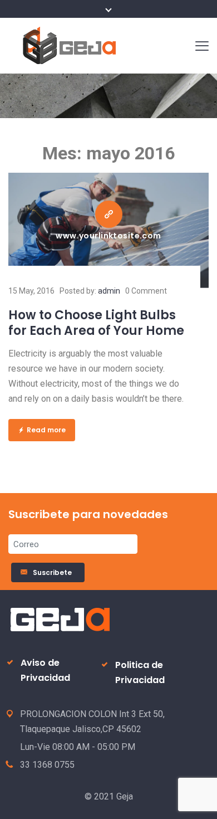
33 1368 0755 (47, 764)
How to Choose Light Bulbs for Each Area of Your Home (96, 322)
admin (109, 290)
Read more (46, 430)
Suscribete (54, 572)
